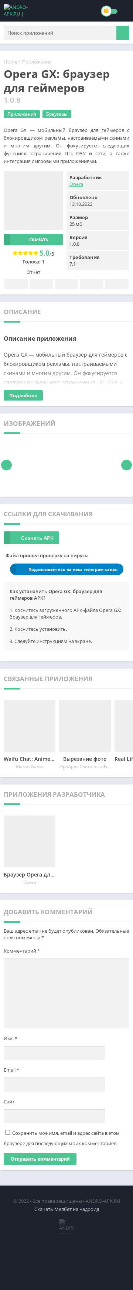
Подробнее (23, 395)
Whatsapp (117, 284)
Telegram (91, 284)
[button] (122, 33)
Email (11, 1069)
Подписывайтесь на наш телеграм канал (72, 569)
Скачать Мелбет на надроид (66, 1209)
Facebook (16, 284)
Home (10, 61)
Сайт (9, 1101)
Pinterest (66, 284)
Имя (10, 1038)
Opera (76, 184)
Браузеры (57, 114)
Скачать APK (37, 537)
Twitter (41, 284)
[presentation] (6, 465)
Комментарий (22, 950)
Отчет (33, 272)
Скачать (38, 239)
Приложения (37, 61)
